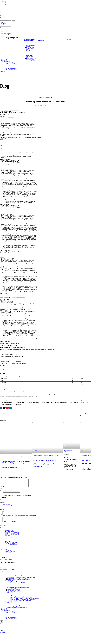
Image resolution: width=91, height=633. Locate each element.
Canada (7, 3)
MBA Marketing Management (13, 606)
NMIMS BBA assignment (44, 400)
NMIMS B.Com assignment (31, 400)
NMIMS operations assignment (61, 402)
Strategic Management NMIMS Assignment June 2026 (18, 587)
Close (1, 499)
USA (7, 4)
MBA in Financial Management (13, 590)
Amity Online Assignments (10, 64)
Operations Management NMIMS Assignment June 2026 (18, 586)
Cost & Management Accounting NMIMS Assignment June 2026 (20, 582)
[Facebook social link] (1, 408)
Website (1, 493)
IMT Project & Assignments (10, 68)
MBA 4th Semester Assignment (11, 601)
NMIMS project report (74, 402)
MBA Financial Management (13, 603)
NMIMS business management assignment (60, 400)
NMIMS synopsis (18, 404)
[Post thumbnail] (4, 514)
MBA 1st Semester (8, 572)
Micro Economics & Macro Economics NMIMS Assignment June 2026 (21, 577)
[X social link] (4, 408)
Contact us (7, 549)
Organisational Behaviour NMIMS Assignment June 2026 (18, 578)
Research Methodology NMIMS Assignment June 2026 (21, 597)
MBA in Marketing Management (13, 592)
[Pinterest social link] (7, 408)
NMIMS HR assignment (20, 402)
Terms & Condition (9, 552)
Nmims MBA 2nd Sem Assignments (12, 532)
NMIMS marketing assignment (33, 402)
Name (1, 488)
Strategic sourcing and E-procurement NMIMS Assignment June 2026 (23, 599)
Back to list (45, 414)
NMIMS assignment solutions (17, 400)
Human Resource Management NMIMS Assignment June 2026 (19, 583)
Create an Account (3, 627)
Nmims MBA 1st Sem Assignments (12, 531)
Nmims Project (8, 535)
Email (1, 490)
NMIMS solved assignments (7, 404)
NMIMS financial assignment (7, 402)
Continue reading (6, 468)
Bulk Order (7, 554)
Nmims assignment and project (8, 89)
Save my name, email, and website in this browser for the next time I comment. (16, 495)
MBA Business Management (13, 602)
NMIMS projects (84, 402)
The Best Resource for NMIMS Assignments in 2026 (71, 459)
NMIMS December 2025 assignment (77, 400)
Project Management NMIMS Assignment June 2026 (20, 596)
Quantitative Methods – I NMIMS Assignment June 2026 (18, 579)
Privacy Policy (8, 550)
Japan (7, 5)
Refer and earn (3, 71)
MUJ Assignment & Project (10, 63)
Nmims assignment (5, 456)
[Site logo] (5, 19)
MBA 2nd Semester (9, 580)
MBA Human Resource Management (14, 605)
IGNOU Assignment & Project (11, 69)
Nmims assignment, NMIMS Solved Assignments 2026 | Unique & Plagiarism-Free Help (16, 462)
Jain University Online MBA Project (12, 62)
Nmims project (25, 456)
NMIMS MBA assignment (47, 402)
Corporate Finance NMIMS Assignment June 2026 (20, 595)
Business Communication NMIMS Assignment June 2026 (18, 573)
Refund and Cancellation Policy (11, 551)
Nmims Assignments (9, 530)
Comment (2, 486)
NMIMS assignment (5, 400)
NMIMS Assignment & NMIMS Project (45, 460)
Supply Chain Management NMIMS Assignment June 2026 (21, 600)
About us (7, 553)
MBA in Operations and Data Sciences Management (17, 593)
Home (1, 89)
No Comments (11, 516)
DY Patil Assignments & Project (11, 67)
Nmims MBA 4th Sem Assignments (12, 534)
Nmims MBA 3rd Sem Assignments (12, 533)
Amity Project (7, 66)
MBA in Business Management (13, 589)
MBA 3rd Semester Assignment (11, 588)
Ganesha (43, 105)
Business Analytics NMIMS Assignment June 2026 (17, 581)
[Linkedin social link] (10, 408)
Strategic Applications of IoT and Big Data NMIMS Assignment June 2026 (24, 598)
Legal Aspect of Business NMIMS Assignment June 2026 (18, 585)
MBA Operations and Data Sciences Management (17, 607)
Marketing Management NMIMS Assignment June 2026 (18, 576)
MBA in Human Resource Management (15, 591)
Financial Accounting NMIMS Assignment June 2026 (17, 575)
